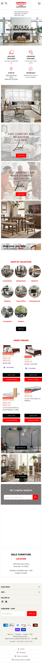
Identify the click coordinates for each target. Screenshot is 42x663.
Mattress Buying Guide (20, 636)
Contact (25, 634)
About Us (10, 634)
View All (21, 329)
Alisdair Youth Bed (30, 364)
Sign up (32, 614)
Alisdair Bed (7, 363)
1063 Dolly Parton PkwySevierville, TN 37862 (11, 77)
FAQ (31, 634)
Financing (18, 634)
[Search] (35, 497)
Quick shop (11, 375)
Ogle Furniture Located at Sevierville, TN (17, 638)
